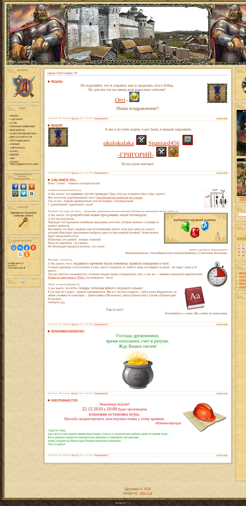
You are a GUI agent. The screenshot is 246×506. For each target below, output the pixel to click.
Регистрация (23, 61)
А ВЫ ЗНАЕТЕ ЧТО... (64, 179)
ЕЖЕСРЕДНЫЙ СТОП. (64, 400)
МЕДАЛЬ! (57, 81)
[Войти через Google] (20, 254)
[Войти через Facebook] (27, 247)
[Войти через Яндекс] (33, 247)
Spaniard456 (164, 142)
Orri (120, 99)
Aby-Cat (74, 118)
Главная (10, 61)
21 (243, 252)
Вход (33, 61)
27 (239, 255)
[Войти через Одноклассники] (27, 254)
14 (243, 248)
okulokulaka (118, 142)
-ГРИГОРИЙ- (136, 154)
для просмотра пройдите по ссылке (119, 197)
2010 (59, 73)
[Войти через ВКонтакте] (20, 247)
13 (239, 248)
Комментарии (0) (101, 118)
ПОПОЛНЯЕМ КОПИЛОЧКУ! (67, 331)
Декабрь (68, 73)
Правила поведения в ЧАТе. (66, 277)
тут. (62, 302)
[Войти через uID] (14, 247)
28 (243, 255)
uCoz (128, 503)
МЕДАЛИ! (57, 125)
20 (239, 252)
